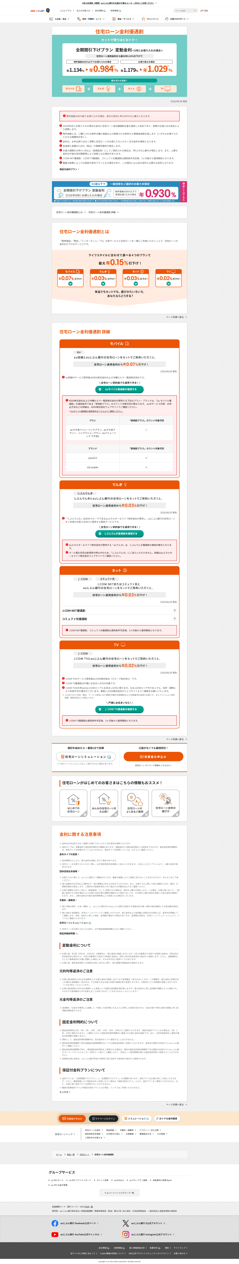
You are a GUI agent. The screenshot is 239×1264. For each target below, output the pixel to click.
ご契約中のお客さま (93, 1137)
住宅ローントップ (63, 1134)
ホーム (59, 1154)
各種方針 (153, 1247)
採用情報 (114, 10)
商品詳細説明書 (67, 933)
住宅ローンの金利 (92, 1130)
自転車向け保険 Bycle (162, 1180)
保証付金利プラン (68, 169)
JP (201, 10)
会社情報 (99, 10)
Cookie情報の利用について (112, 1253)
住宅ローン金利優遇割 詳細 (102, 212)
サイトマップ (179, 1247)
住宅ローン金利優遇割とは (69, 212)
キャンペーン (153, 18)
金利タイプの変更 (68, 854)
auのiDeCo (119, 1180)
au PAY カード (57, 1180)
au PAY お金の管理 (59, 1185)
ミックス (63, 1092)
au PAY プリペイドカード (80, 1180)
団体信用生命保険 (68, 871)
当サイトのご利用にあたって (82, 1253)
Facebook (78, 1223)
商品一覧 (71, 1154)
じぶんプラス (66, 10)
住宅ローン (84, 1154)
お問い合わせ (179, 1253)
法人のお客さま (83, 10)
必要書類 (130, 1133)
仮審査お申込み (74, 1118)
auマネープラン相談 (138, 1180)
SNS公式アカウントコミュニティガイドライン (149, 1253)
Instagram (151, 1234)
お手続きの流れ (113, 1133)
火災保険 (161, 1133)
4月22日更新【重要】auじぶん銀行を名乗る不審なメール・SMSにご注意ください (118, 3)
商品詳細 (110, 1130)
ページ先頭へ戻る (175, 317)
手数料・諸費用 (67, 900)
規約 (167, 1247)
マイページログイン (105, 1118)
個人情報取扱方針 (137, 1247)
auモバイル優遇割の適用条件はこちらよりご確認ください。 (97, 411)
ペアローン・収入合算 (149, 1130)
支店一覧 (89, 1206)
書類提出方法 (145, 1133)
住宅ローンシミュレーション (73, 922)
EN (206, 10)
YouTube (79, 1234)
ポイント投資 (102, 1180)
